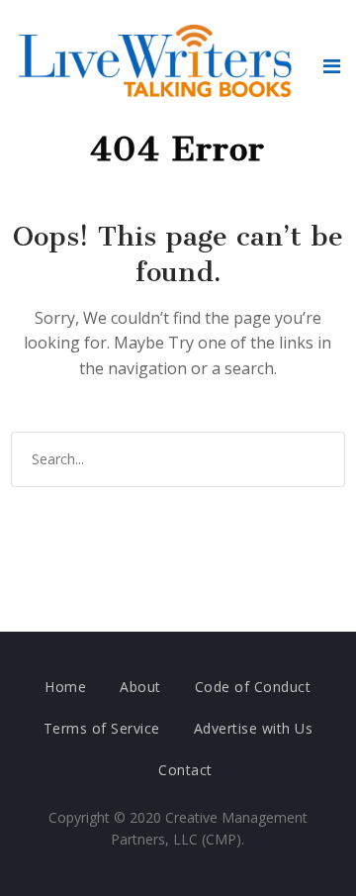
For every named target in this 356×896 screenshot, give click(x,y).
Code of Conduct (253, 686)
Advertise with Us (253, 728)
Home (65, 686)
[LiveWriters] (159, 65)
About (140, 686)
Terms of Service (102, 728)
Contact (185, 769)
